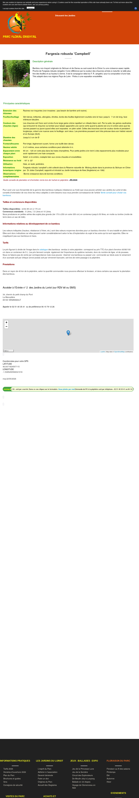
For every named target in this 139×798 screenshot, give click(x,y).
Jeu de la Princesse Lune (83, 768)
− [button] (6, 326)
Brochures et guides (12, 778)
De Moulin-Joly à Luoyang (83, 778)
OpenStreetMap (119, 351)
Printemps (111, 772)
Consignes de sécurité (13, 785)
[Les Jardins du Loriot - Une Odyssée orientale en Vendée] (20, 23)
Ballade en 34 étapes (81, 781)
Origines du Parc (45, 781)
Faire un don (43, 778)
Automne (110, 778)
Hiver (109, 781)
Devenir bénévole (45, 775)
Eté (108, 775)
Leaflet (102, 351)
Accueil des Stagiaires (47, 785)
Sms (5, 781)
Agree (30, 8)
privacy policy (43, 5)
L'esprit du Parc (44, 768)
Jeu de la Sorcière (80, 772)
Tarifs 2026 (8, 768)
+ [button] (6, 322)
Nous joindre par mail (59, 389)
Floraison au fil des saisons (118, 768)
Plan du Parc (8, 775)
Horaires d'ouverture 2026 (14, 772)
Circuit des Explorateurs (82, 775)
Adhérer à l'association (47, 772)
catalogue (43, 249)
